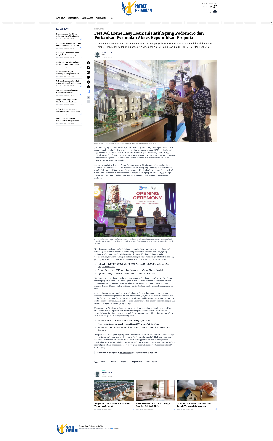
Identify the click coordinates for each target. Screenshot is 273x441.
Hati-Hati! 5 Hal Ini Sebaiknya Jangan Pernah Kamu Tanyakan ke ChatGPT (68, 64)
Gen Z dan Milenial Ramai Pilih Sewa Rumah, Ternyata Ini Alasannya (194, 404)
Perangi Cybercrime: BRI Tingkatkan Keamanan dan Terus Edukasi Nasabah (130, 270)
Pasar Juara (101, 18)
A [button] (88, 97)
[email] (88, 82)
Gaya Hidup (60, 18)
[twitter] (88, 67)
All (112, 18)
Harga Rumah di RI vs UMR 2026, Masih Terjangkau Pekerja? (112, 404)
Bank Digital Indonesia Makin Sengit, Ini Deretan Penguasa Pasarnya (67, 55)
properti (123, 362)
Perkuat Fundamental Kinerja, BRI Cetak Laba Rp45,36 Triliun (124, 320)
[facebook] (88, 62)
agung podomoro (136, 362)
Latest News (62, 29)
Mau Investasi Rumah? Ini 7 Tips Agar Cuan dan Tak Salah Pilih (153, 404)
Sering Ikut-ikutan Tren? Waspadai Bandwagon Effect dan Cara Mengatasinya (67, 121)
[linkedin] (88, 86)
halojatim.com (125, 353)
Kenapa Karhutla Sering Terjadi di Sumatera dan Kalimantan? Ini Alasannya (68, 45)
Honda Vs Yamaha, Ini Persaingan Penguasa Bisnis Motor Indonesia (67, 74)
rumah (103, 362)
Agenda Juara (87, 18)
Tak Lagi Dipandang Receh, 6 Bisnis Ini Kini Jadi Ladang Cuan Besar (68, 83)
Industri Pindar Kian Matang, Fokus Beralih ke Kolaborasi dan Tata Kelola (68, 111)
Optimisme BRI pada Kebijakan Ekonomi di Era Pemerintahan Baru (126, 273)
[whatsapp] (88, 72)
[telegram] (88, 77)
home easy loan (152, 362)
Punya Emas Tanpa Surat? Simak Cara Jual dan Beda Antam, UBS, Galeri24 (66, 102)
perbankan (113, 362)
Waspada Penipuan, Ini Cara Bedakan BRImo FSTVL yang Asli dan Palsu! (129, 324)
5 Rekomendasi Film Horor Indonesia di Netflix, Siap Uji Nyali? (67, 36)
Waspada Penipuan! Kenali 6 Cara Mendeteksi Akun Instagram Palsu (67, 92)
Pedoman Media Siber (96, 426)
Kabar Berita (73, 18)
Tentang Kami (83, 426)
